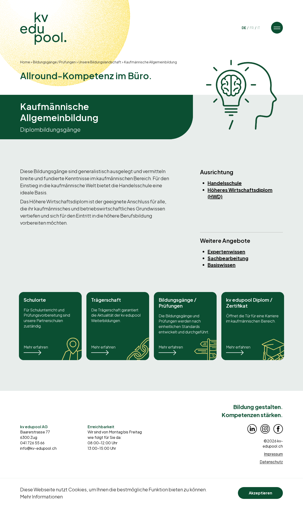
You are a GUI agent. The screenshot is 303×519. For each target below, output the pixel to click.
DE (244, 28)
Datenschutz (271, 461)
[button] (277, 28)
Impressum (273, 453)
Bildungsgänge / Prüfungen (54, 62)
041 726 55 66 (32, 442)
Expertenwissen (226, 251)
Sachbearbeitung (228, 258)
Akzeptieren (260, 492)
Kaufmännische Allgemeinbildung (150, 62)
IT (259, 28)
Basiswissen (222, 265)
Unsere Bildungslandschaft (100, 62)
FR (252, 28)
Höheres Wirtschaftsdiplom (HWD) (240, 193)
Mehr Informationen (41, 496)
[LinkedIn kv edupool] (252, 429)
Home (25, 62)
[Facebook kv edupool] (278, 429)
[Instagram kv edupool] (265, 429)
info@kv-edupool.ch (38, 448)
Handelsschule (225, 183)
